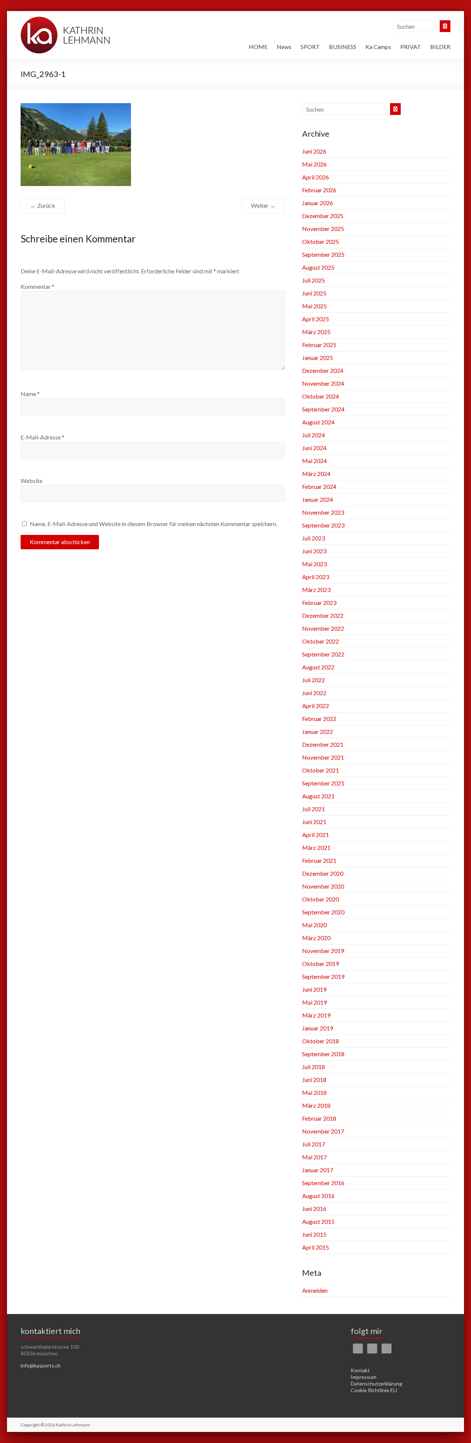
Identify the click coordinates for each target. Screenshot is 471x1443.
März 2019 (316, 1015)
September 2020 (323, 911)
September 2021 (323, 783)
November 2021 (323, 757)
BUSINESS (342, 46)
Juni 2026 (314, 151)
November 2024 (323, 383)
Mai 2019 (314, 1002)
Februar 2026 (319, 189)
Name (30, 393)
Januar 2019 (317, 1028)
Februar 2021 (319, 860)
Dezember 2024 (322, 370)
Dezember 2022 (322, 615)
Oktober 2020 (320, 899)
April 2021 (315, 834)
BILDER (440, 46)
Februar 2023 (319, 602)
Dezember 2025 (322, 215)
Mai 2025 (314, 305)
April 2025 (315, 318)
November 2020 (323, 886)
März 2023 (316, 589)
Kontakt (360, 1370)
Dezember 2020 (322, 873)
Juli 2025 (313, 280)
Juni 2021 (314, 821)
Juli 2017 (313, 1144)
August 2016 (318, 1195)
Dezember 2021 (322, 744)
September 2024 (323, 409)
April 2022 (315, 705)
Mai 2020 (314, 924)
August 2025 (318, 267)
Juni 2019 (314, 989)
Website (31, 480)
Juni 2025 (314, 293)
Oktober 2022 (320, 641)
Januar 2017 (317, 1169)
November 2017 (323, 1131)
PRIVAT (410, 46)
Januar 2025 (317, 357)
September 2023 (323, 525)
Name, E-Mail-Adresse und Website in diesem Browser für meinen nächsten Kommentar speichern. (153, 523)
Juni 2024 (314, 447)
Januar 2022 (317, 731)
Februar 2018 (319, 1118)
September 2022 (323, 654)
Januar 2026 (317, 202)
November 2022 (323, 628)
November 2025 (323, 228)
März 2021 (316, 847)
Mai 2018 (314, 1092)
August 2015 (318, 1221)
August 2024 (318, 421)
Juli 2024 (313, 434)
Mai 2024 (314, 460)
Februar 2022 (319, 718)
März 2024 (316, 473)
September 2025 (323, 254)
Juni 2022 (314, 692)
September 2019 (323, 976)
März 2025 (316, 331)
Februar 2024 (319, 486)
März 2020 (316, 937)
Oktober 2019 (320, 963)
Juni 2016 (314, 1208)
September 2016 (323, 1182)
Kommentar (37, 286)
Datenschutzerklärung (376, 1383)
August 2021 (318, 795)
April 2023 (315, 576)
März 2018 (316, 1105)
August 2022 (318, 666)
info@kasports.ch (41, 1365)
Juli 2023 (313, 538)
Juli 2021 (313, 808)
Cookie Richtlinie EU (374, 1390)
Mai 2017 (314, 1156)
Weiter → (263, 205)
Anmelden (314, 1290)
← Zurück (42, 205)
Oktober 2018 (320, 1040)
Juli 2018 (313, 1066)
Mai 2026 (314, 164)
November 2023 (323, 512)
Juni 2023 (314, 550)
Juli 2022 (313, 679)
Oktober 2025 (320, 241)
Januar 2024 (317, 499)
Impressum (363, 1377)
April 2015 (315, 1247)
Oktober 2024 (320, 396)
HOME (258, 46)
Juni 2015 (314, 1234)
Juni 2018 (314, 1079)
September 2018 (323, 1053)
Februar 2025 (319, 344)
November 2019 (323, 950)
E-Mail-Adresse (42, 437)
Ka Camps (378, 46)
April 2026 (315, 177)
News (284, 46)
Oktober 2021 (320, 770)
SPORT (310, 46)
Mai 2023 (314, 563)
